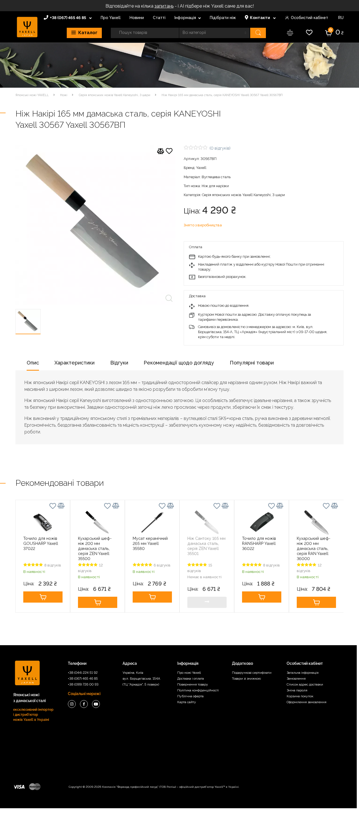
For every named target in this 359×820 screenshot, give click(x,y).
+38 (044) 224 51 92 (83, 673)
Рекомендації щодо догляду (179, 363)
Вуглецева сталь (216, 177)
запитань (164, 6)
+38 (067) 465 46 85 (68, 17)
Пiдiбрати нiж (223, 17)
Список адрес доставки (305, 684)
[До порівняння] (160, 151)
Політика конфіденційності (198, 690)
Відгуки (119, 363)
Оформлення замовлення (306, 702)
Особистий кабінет (309, 17)
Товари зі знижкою (246, 678)
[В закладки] (169, 152)
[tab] (33, 364)
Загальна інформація (303, 673)
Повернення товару (192, 684)
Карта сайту (186, 702)
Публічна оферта (190, 696)
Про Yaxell (111, 17)
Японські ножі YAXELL (32, 95)
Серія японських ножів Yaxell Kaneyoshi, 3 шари (114, 95)
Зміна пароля (297, 690)
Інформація (185, 17)
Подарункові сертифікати (251, 673)
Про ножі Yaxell (189, 673)
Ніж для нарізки (215, 186)
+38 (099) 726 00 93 (83, 684)
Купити (42, 597)
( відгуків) (220, 148)
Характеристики (74, 363)
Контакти (260, 17)
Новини (137, 17)
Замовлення (296, 678)
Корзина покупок (300, 696)
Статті (159, 17)
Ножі (63, 95)
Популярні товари (252, 363)
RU (340, 17)
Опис (33, 363)
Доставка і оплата (190, 678)
